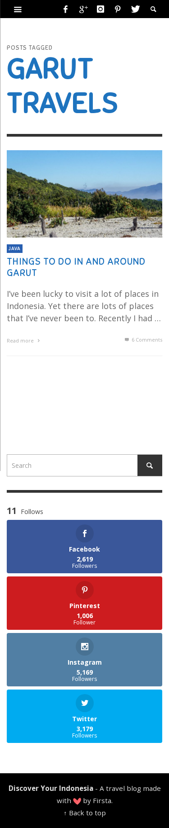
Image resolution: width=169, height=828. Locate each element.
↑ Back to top (85, 812)
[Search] (18, 9)
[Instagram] (100, 9)
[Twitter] (134, 9)
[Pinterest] (117, 9)
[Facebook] (65, 9)
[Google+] (82, 9)
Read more (21, 340)
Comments (147, 339)
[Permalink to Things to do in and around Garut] (84, 193)
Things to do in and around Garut (76, 267)
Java (15, 248)
